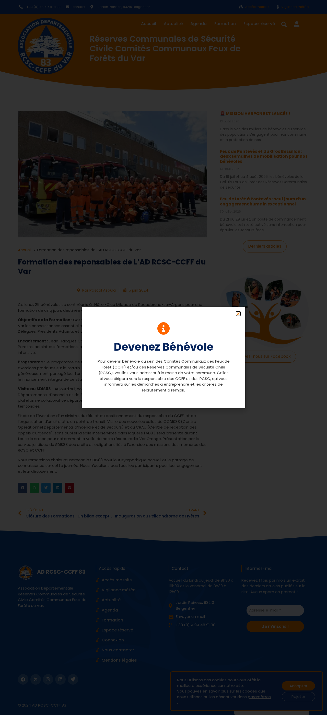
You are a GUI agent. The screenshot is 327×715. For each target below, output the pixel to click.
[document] (163, 357)
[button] (238, 314)
